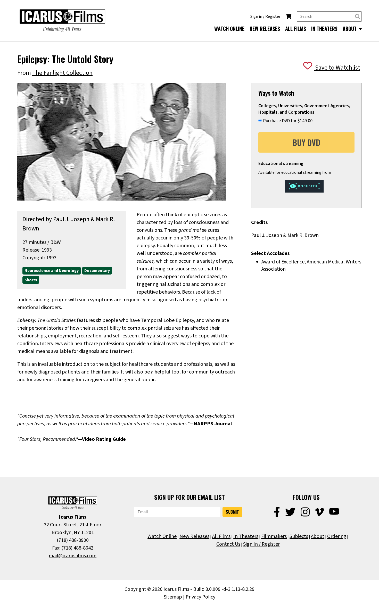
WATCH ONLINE (229, 28)
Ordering (336, 536)
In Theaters (245, 536)
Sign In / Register (261, 544)
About (317, 536)
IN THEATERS (324, 28)
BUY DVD (306, 142)
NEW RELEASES (265, 28)
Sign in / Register (265, 16)
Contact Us (228, 544)
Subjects (299, 536)
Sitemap (173, 597)
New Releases (194, 536)
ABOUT (350, 28)
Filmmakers (274, 536)
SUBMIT (232, 512)
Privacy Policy (200, 597)
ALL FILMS (295, 28)
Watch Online (162, 536)
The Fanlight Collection (62, 72)
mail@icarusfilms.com (72, 555)
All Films (221, 536)
